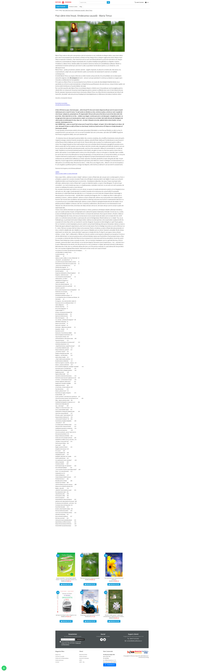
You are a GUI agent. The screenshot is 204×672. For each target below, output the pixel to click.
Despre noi (57, 654)
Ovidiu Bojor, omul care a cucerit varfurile (90, 615)
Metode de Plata (83, 654)
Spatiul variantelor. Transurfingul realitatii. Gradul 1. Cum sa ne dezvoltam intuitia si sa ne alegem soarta (66, 578)
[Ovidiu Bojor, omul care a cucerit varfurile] (90, 602)
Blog (81, 6)
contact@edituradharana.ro (134, 641)
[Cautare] (108, 2)
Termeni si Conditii (59, 656)
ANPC (80, 660)
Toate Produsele (61, 6)
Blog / (60, 10)
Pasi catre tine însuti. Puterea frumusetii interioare (114, 578)
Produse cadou (73, 6)
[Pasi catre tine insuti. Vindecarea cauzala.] (90, 565)
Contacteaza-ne (111, 664)
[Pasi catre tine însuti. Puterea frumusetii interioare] (114, 565)
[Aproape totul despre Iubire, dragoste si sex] (66, 602)
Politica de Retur (83, 656)
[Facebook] (101, 639)
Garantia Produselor (84, 658)
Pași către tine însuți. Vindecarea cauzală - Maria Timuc (77, 10)
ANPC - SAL (82, 662)
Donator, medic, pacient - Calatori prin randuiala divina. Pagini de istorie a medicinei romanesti (113, 615)
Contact (57, 662)
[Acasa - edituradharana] (63, 2)
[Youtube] (104, 639)
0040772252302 (134, 638)
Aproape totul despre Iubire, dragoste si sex (66, 615)
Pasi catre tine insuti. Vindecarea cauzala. (90, 578)
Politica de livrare (59, 660)
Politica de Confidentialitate (61, 658)
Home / (57, 10)
